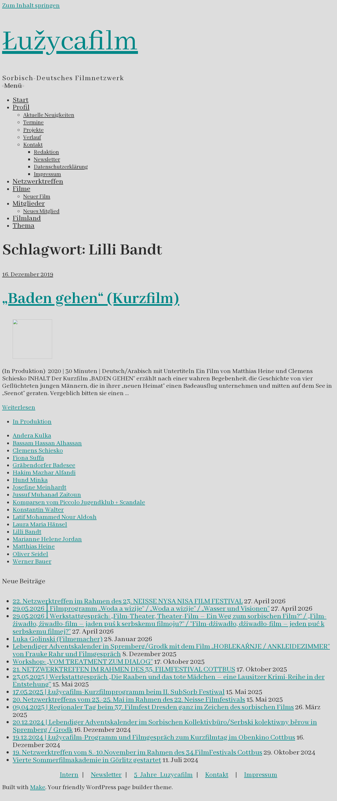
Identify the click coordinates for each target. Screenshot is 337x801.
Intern (69, 775)
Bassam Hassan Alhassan (47, 443)
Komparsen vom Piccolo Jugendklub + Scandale (79, 502)
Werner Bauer (32, 562)
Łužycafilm (70, 42)
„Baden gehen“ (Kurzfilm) (90, 299)
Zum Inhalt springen (31, 6)
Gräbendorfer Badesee (44, 465)
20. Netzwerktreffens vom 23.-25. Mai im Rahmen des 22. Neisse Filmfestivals (129, 699)
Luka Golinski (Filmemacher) (58, 639)
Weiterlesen (18, 408)
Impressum (260, 775)
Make (37, 787)
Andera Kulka (32, 436)
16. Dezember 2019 (27, 275)
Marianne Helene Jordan (47, 539)
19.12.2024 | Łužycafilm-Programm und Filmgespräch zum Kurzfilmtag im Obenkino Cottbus (154, 737)
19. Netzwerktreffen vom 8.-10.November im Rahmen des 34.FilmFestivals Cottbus (137, 752)
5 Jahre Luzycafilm (163, 775)
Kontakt (216, 775)
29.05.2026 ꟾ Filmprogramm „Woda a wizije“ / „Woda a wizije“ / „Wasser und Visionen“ (141, 608)
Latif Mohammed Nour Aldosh (55, 517)
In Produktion (32, 422)
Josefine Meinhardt (39, 487)
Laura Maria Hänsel (40, 525)
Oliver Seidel (30, 554)
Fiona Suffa (28, 458)
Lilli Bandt (27, 532)
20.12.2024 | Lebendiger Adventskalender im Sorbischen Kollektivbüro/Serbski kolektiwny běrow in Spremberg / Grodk (165, 726)
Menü (13, 86)
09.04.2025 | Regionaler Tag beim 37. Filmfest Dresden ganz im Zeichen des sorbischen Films (153, 707)
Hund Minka (30, 480)
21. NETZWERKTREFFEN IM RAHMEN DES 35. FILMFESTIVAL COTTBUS (124, 669)
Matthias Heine (34, 547)
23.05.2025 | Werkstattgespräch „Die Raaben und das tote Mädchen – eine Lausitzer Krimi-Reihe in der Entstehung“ (169, 681)
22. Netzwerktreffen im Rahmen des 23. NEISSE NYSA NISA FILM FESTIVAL (128, 601)
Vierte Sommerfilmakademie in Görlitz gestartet (87, 760)
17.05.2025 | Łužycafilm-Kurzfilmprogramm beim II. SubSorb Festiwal (119, 692)
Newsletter (106, 775)
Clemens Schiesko (38, 451)
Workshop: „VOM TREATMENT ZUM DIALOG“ (83, 661)
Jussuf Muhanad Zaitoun (47, 495)
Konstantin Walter (38, 510)
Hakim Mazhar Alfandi (44, 473)
